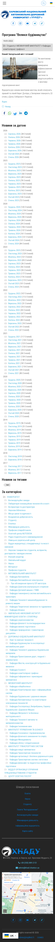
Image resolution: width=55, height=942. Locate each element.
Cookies (40, 938)
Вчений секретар (16, 557)
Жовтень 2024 (14, 213)
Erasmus (12, 523)
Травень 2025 (14, 187)
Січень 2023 (13, 286)
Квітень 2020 (14, 406)
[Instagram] (20, 23)
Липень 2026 (14, 137)
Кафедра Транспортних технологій (25, 753)
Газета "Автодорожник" (27, 809)
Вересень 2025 (14, 173)
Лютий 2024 (13, 240)
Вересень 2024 (14, 217)
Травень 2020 (14, 403)
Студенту (12, 520)
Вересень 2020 (14, 390)
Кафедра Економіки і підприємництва (27, 733)
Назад (8, 106)
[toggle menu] (4, 3)
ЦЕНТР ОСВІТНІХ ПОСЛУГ (20, 776)
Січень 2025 (13, 200)
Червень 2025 (14, 183)
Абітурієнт (13, 566)
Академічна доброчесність (20, 517)
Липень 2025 (14, 180)
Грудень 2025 (14, 163)
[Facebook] (13, 23)
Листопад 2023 (15, 253)
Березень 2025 (14, 193)
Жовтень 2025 (14, 170)
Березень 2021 (14, 366)
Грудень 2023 (14, 250)
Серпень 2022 (14, 306)
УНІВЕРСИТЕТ (13, 497)
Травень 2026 (14, 144)
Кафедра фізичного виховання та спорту (28, 736)
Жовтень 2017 (14, 469)
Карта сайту (27, 831)
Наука (11, 563)
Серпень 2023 (14, 263)
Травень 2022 (14, 316)
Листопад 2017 (15, 466)
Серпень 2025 (14, 177)
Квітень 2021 (14, 363)
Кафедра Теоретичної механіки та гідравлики (30, 606)
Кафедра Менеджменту (20, 739)
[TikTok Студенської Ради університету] (42, 23)
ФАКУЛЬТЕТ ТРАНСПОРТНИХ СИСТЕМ (25, 746)
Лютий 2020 (13, 413)
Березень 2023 (14, 280)
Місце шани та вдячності (19, 513)
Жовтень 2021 (14, 343)
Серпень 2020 (14, 393)
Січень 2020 (13, 416)
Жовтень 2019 (14, 429)
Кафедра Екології (18, 670)
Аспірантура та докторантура (21, 507)
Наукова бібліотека (16, 510)
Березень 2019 (14, 449)
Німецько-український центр (21, 540)
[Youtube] (27, 23)
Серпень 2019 (14, 436)
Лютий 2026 (13, 154)
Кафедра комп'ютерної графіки (24, 673)
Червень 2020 (14, 400)
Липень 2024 (14, 223)
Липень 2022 (14, 310)
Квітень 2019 (14, 446)
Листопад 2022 (15, 296)
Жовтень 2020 (14, 386)
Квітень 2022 (14, 320)
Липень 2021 (14, 353)
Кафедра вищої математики (22, 749)
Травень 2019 (14, 443)
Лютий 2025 (13, 197)
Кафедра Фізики (17, 610)
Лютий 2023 (13, 283)
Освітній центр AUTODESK (20, 533)
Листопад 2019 (15, 426)
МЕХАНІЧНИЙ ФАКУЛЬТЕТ (20, 683)
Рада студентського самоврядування (25, 537)
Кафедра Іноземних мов (21, 726)
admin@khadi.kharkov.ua (28, 867)
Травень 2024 (14, 230)
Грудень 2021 (14, 336)
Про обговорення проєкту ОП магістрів (28, 583)
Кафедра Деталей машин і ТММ (24, 590)
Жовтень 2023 (14, 257)
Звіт (7, 485)
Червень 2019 (14, 439)
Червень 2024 (14, 227)
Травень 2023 (14, 273)
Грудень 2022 (14, 293)
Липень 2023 (14, 267)
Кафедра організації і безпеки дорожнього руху (31, 756)
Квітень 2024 (14, 233)
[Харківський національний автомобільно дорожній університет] (23, 14)
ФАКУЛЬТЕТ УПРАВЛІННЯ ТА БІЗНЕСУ (25, 729)
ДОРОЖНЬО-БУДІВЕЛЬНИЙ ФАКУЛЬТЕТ (26, 636)
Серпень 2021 (14, 350)
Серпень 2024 (14, 220)
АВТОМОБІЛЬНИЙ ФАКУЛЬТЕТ (22, 573)
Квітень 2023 (14, 277)
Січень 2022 (13, 330)
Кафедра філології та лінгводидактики (27, 623)
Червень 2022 (14, 313)
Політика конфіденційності (23, 938)
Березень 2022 (14, 323)
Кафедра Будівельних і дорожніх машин (28, 696)
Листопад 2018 (15, 456)
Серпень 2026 (14, 134)
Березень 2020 (14, 409)
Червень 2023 (14, 270)
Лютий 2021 (13, 370)
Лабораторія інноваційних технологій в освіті (28, 503)
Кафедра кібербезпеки (20, 686)
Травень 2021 (14, 360)
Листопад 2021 (15, 340)
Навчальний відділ (17, 560)
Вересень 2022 (14, 303)
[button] (4, 113)
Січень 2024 (13, 243)
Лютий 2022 (13, 326)
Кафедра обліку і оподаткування (24, 743)
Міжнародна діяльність (19, 527)
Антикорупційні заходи (18, 500)
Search (43, 1)
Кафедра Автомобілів (19, 576)
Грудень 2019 (14, 423)
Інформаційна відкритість (27, 825)
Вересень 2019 (14, 433)
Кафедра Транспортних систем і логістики (29, 759)
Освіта (27, 793)
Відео (4, 101)
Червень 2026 (14, 140)
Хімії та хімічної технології (21, 640)
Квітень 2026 (14, 147)
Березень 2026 (14, 150)
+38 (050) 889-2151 (28, 862)
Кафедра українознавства (22, 620)
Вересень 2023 (14, 260)
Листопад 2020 (15, 383)
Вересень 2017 (14, 473)
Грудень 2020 (14, 380)
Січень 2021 (13, 373)
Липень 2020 (14, 396)
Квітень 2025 (14, 190)
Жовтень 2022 (14, 300)
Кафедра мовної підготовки (22, 626)
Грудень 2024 (14, 207)
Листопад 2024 (15, 210)
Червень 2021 (14, 356)
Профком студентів (17, 570)
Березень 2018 (14, 459)
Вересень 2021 (14, 346)
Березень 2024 (14, 237)
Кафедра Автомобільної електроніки (26, 580)
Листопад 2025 (15, 167)
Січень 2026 (13, 157)
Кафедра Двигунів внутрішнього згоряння (29, 586)
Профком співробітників (19, 530)
